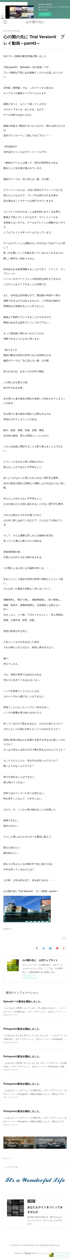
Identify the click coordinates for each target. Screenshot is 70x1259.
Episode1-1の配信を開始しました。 (23, 1001)
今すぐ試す (45, 14)
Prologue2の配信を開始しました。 (22, 1111)
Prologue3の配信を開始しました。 (22, 1083)
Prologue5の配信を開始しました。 (22, 1028)
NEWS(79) (7, 929)
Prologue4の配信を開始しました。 (22, 1056)
